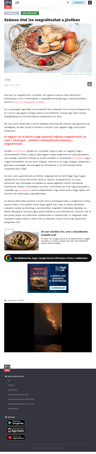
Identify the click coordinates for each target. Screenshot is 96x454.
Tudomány (11, 13)
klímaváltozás (45, 8)
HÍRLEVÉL (11, 385)
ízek (57, 8)
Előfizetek (78, 2)
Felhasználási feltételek (18, 394)
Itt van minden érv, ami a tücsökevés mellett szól (64, 233)
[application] (48, 327)
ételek (31, 8)
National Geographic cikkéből (29, 102)
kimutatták (77, 158)
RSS (9, 380)
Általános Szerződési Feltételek (21, 404)
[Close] (88, 343)
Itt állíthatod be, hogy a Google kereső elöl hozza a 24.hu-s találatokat (50, 258)
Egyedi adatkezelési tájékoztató (21, 399)
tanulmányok (19, 151)
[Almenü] (17, 2)
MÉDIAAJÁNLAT (13, 409)
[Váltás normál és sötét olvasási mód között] (68, 2)
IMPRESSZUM (12, 390)
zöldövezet (20, 8)
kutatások (25, 190)
